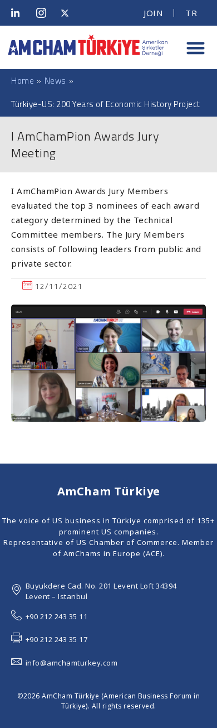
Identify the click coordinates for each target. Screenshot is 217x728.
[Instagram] (44, 12)
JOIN (153, 12)
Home (22, 81)
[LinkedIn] (19, 12)
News (55, 80)
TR (191, 12)
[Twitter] (69, 12)
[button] (195, 47)
